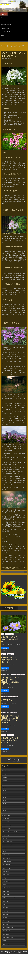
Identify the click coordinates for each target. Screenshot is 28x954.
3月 (5, 674)
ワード (4, 848)
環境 (4, 904)
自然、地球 (5, 914)
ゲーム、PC (5, 828)
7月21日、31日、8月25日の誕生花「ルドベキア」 (9, 740)
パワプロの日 (6, 700)
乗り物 (4, 851)
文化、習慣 (5, 881)
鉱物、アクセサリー (7, 937)
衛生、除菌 (5, 924)
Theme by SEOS (17, 952)
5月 (11, 674)
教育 (4, 878)
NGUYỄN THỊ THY (5, 233)
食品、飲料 (5, 944)
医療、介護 (5, 864)
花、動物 (5, 917)
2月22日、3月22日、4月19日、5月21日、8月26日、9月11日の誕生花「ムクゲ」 (10, 681)
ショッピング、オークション (9, 831)
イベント (5, 821)
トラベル (5, 838)
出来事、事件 (6, 861)
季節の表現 (5, 868)
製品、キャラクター (13, 696)
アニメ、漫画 (6, 818)
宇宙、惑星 (5, 871)
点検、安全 (5, 901)
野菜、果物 (5, 930)
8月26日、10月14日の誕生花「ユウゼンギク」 (10, 639)
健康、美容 (5, 858)
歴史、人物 (5, 891)
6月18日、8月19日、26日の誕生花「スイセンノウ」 (9, 659)
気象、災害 (5, 894)
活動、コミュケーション (8, 897)
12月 (4, 780)
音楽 (4, 940)
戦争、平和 (5, 874)
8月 (10, 566)
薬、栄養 (5, 921)
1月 (2, 712)
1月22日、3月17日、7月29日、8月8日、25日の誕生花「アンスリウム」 (10, 719)
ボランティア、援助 (7, 841)
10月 (8, 566)
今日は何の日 (5, 696)
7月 (2, 735)
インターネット (6, 825)
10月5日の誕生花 (7, 567)
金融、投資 (5, 934)
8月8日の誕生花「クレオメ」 (17, 567)
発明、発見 (5, 907)
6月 (2, 654)
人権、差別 (5, 854)
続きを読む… (5, 648)
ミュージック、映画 (7, 844)
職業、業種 (5, 911)
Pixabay (9, 85)
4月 (8, 674)
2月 (2, 674)
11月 (4, 777)
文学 (4, 884)
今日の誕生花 (14, 566)
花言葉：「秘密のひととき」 (13, 568)
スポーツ (5, 835)
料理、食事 (5, 887)
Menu (4, 14)
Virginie (3, 85)
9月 (16, 674)
